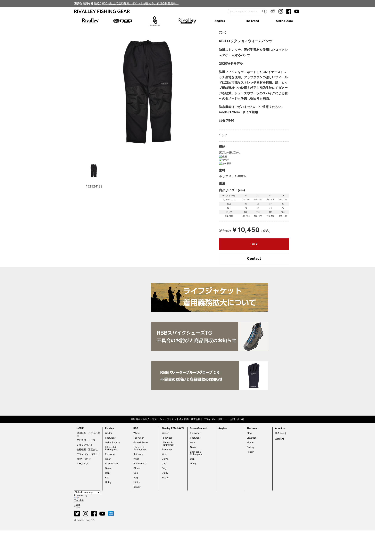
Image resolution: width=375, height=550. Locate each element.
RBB (135, 428)
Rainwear (110, 454)
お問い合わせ (237, 419)
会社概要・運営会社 (189, 419)
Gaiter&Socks (112, 442)
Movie (250, 442)
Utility (108, 482)
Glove (108, 468)
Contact (254, 258)
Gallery (250, 447)
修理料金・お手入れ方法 (144, 419)
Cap (107, 472)
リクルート (281, 433)
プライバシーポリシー (215, 419)
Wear (108, 458)
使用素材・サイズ (86, 440)
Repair (136, 486)
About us (280, 428)
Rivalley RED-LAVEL (173, 428)
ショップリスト (168, 419)
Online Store (284, 20)
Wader (108, 433)
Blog (249, 433)
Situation (251, 437)
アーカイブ (82, 463)
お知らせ (279, 438)
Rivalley (109, 428)
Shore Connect (198, 428)
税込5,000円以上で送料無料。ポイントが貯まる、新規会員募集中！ (136, 3)
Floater (165, 477)
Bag (107, 477)
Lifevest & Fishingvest (111, 448)
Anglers (219, 20)
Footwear (110, 437)
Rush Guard (111, 463)
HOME (80, 428)
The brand (252, 20)
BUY (254, 244)
